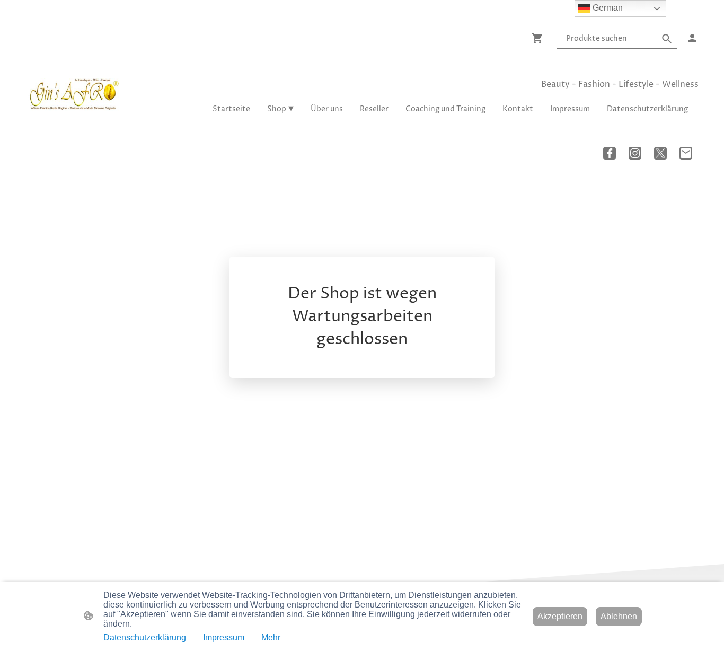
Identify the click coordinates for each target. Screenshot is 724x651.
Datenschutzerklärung (144, 637)
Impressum (223, 637)
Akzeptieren (559, 616)
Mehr (270, 637)
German (606, 7)
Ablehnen (619, 616)
